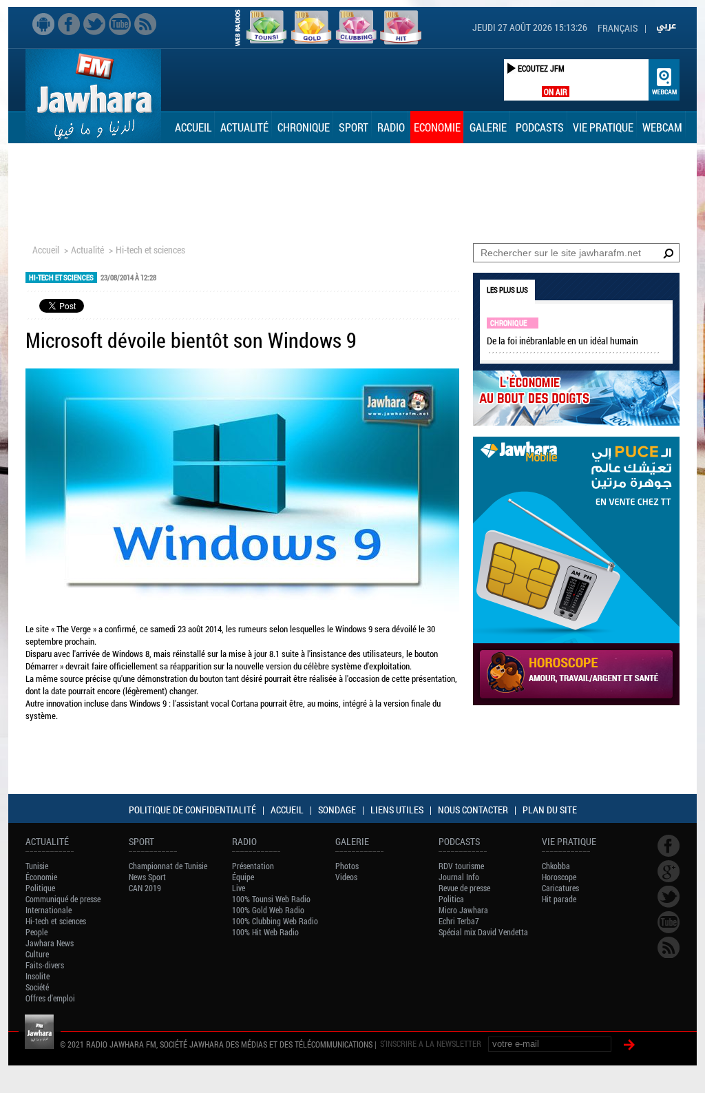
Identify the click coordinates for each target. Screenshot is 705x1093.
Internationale (48, 909)
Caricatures (560, 887)
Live (238, 887)
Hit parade (559, 898)
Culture (37, 953)
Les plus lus (507, 289)
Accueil (193, 127)
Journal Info (459, 876)
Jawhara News (49, 942)
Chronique (303, 127)
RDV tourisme (461, 865)
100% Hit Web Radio (265, 931)
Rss (145, 24)
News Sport (147, 876)
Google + (668, 871)
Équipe (243, 876)
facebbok (69, 24)
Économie (41, 876)
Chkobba (556, 865)
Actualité (244, 127)
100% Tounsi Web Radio (271, 898)
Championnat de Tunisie (168, 865)
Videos (346, 876)
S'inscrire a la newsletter (430, 1043)
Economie (437, 127)
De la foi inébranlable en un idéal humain (562, 340)
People (36, 931)
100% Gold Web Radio (268, 909)
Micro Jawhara (463, 909)
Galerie (488, 127)
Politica (451, 898)
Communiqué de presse (63, 898)
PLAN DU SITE (550, 809)
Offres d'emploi (50, 997)
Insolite (37, 975)
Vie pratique (603, 127)
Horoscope (559, 876)
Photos (347, 865)
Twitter (94, 24)
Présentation (253, 865)
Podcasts (540, 127)
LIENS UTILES (396, 809)
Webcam (662, 127)
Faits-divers (44, 964)
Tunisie (36, 865)
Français (618, 27)
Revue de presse (464, 887)
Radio (391, 127)
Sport (353, 127)
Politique (40, 887)
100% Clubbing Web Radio (275, 920)
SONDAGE (337, 809)
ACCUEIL (287, 809)
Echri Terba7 (459, 920)
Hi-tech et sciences (150, 249)
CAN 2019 (145, 887)
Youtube (120, 24)
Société (37, 986)
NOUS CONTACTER (473, 809)
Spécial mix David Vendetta (483, 931)
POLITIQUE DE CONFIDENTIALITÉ (192, 809)
